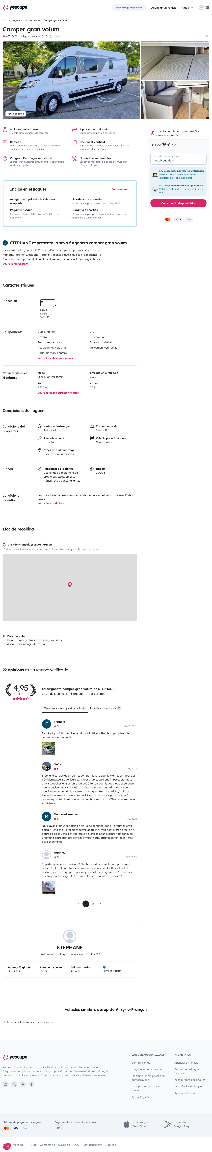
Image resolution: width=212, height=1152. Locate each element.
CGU (76, 1144)
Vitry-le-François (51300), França (41, 36)
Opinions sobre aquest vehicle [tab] (64, 708)
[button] (7, 1146)
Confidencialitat (92, 1144)
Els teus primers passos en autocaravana (148, 1077)
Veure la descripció (15, 263)
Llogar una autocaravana (147, 1069)
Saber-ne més (120, 189)
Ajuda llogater (140, 1097)
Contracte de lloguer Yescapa (187, 1071)
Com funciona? (141, 1062)
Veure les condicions (51, 503)
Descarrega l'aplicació (129, 7)
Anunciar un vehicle (163, 7)
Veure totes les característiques (59, 392)
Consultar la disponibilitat (178, 203)
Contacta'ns (47, 1144)
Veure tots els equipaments (56, 358)
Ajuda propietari (184, 1093)
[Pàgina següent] (100, 903)
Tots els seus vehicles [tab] (105, 708)
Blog (34, 1144)
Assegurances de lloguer (189, 1079)
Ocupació (64, 1144)
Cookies (111, 1144)
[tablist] (89, 709)
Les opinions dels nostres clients (147, 1088)
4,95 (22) (11, 36)
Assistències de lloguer (188, 1086)
